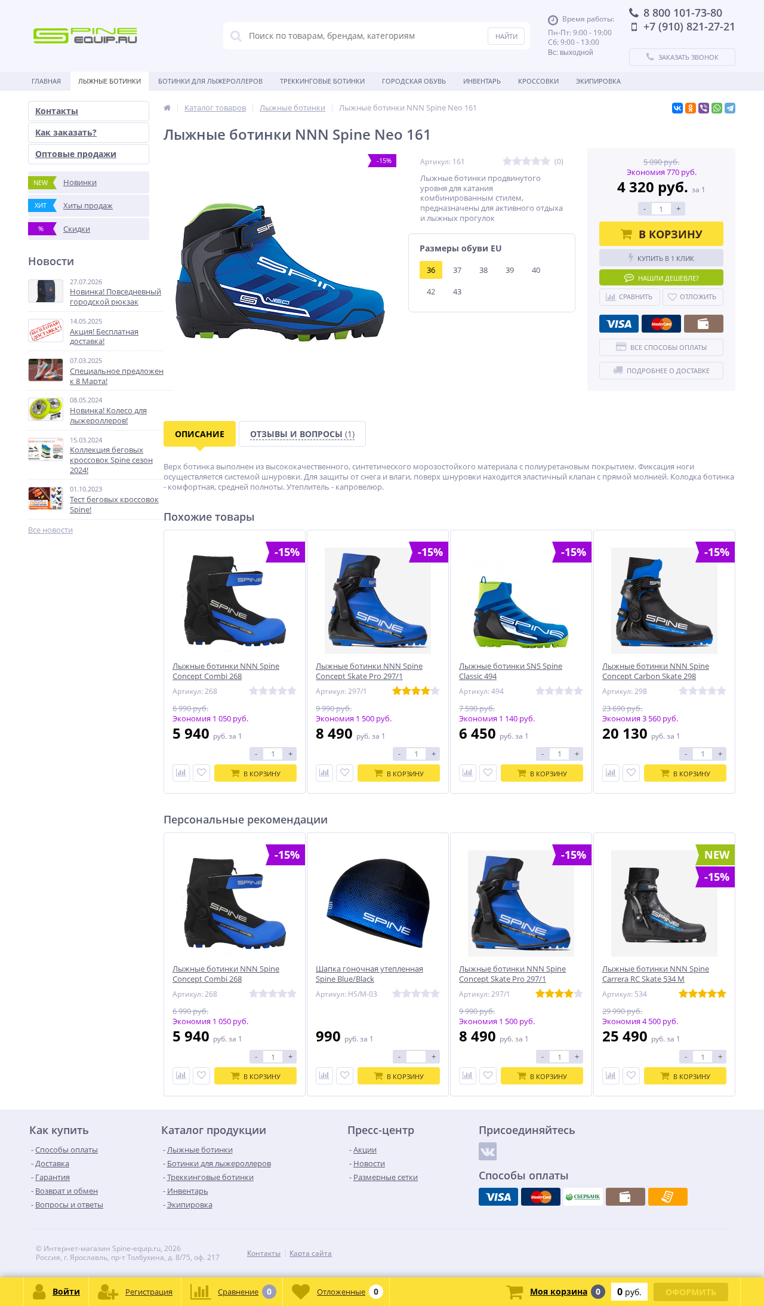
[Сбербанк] (583, 1197)
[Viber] (703, 108)
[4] (536, 161)
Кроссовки (538, 80)
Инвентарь (482, 80)
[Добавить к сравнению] (181, 773)
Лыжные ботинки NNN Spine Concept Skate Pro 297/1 (369, 671)
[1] (507, 161)
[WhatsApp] (716, 108)
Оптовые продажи (75, 153)
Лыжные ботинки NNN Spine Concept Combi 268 (225, 671)
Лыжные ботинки (109, 80)
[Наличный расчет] (703, 324)
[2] (517, 161)
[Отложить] (201, 773)
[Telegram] (730, 108)
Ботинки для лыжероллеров (210, 80)
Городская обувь (414, 80)
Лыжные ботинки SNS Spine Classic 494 (510, 671)
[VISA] (619, 324)
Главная (46, 80)
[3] (526, 161)
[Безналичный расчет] (668, 1197)
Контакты (56, 110)
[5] (545, 161)
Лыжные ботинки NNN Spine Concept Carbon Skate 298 (655, 671)
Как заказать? (66, 132)
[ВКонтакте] (677, 108)
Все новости (50, 530)
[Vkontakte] (488, 1151)
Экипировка (598, 80)
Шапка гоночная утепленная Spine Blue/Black (369, 974)
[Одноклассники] (690, 108)
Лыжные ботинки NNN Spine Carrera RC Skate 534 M (655, 974)
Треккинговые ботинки (322, 80)
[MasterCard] (661, 324)
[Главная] (167, 107)
